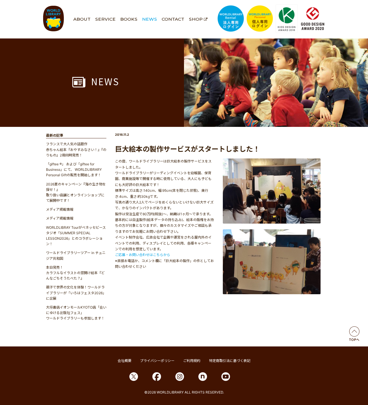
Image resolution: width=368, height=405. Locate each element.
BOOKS (128, 19)
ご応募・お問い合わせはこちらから (142, 255)
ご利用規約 (191, 361)
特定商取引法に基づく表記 (229, 361)
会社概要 (124, 361)
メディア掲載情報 (59, 209)
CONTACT (173, 19)
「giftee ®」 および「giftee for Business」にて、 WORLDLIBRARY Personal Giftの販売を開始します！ (74, 169)
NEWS (149, 19)
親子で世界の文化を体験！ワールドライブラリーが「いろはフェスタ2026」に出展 (76, 292)
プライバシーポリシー (157, 361)
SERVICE (105, 19)
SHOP (196, 19)
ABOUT (82, 19)
